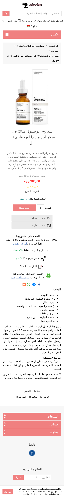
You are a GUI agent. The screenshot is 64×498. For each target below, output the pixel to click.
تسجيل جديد (57, 20)
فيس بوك (32, 453)
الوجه (46, 396)
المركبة (22, 396)
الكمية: (48, 208)
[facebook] (39, 284)
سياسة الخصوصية (20, 277)
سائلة (34, 396)
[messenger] (34, 284)
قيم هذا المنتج (32, 191)
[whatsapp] (29, 284)
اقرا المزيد (26, 494)
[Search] (5, 13)
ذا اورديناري (24, 198)
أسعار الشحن (20, 243)
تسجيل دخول (43, 20)
